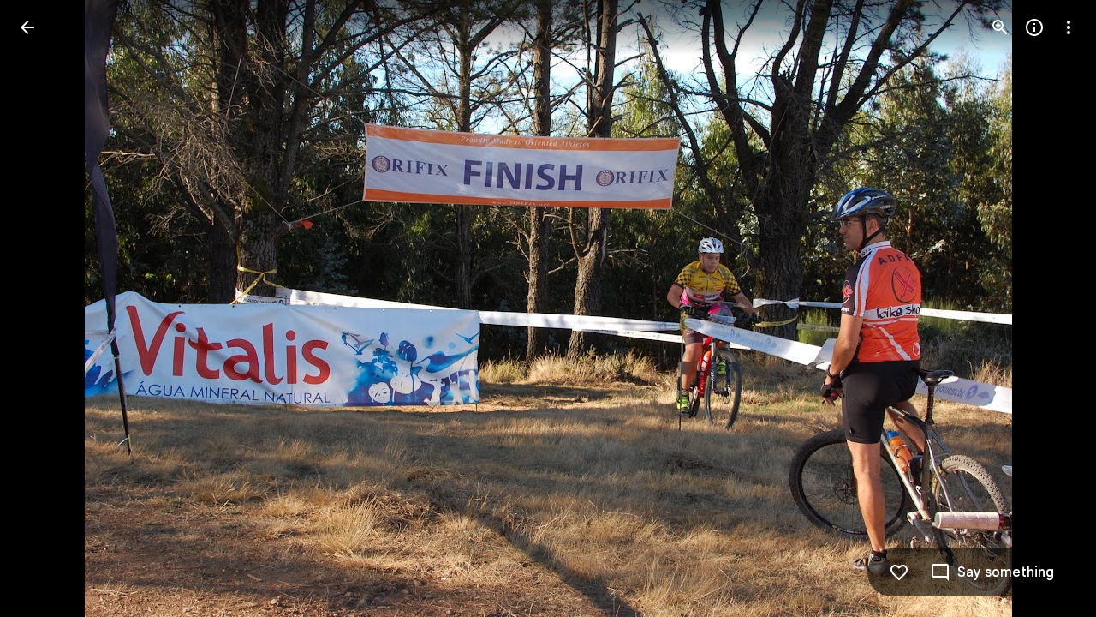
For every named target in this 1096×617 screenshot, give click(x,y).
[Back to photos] (27, 27)
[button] (48, 308)
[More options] (1068, 27)
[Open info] (1034, 27)
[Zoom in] (1000, 27)
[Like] (899, 572)
